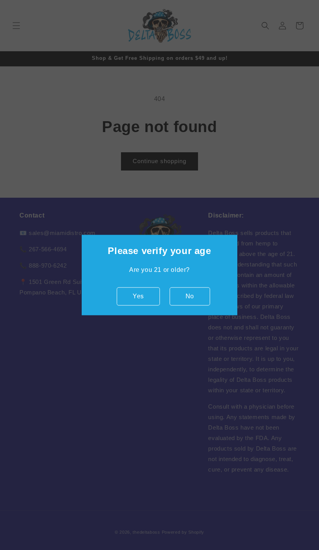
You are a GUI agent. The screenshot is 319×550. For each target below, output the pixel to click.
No (190, 296)
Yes (138, 296)
